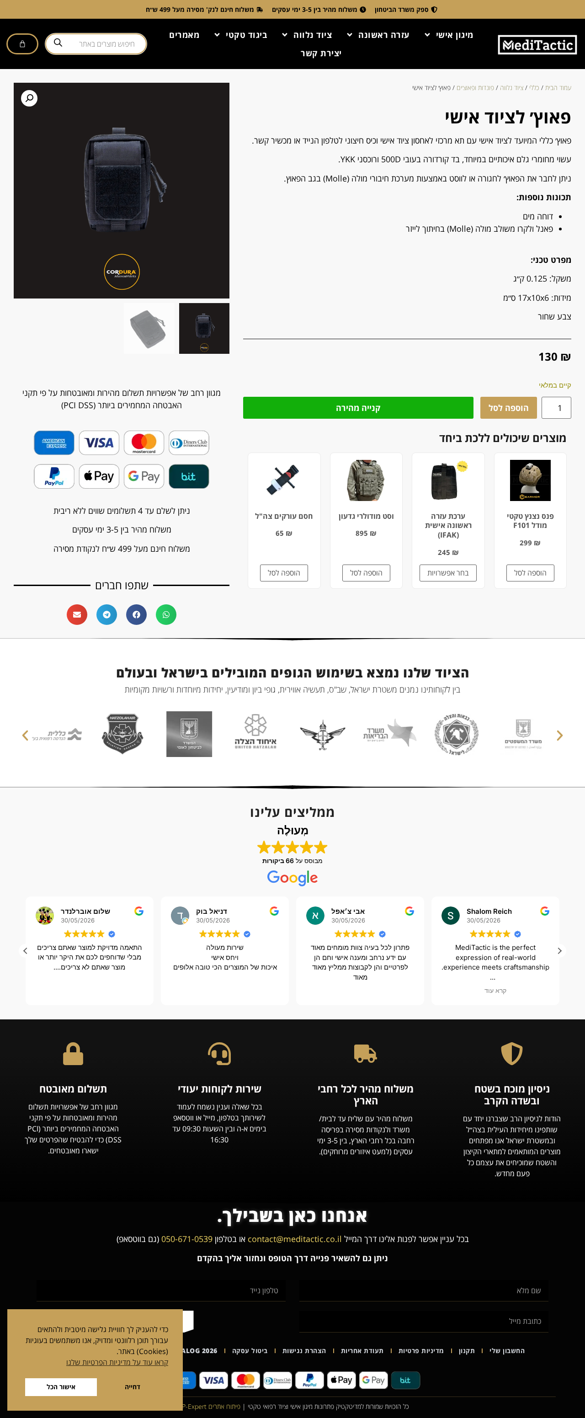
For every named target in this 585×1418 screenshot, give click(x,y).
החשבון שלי (507, 1350)
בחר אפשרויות (448, 573)
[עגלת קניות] (22, 43)
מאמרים (184, 34)
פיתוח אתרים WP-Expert (208, 1406)
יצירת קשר (321, 53)
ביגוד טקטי (246, 34)
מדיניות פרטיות (421, 1350)
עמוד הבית (558, 87)
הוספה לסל (509, 407)
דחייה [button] (132, 1386)
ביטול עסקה (250, 1350)
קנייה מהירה (358, 407)
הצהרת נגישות (304, 1350)
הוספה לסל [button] (530, 573)
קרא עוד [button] (495, 990)
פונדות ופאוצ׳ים (475, 87)
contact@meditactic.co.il (295, 1238)
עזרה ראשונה (384, 34)
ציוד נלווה (312, 34)
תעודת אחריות (362, 1350)
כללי (534, 87)
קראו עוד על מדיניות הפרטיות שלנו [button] (117, 1362)
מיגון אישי (454, 34)
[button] (29, 98)
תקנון (467, 1350)
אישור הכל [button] (61, 1386)
